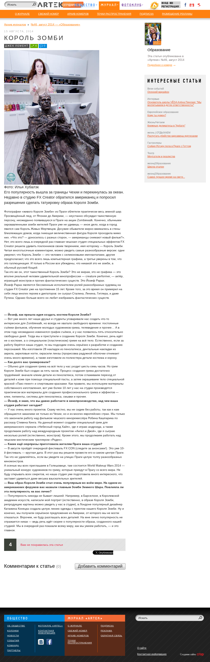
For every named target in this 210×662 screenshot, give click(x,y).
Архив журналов (15, 24)
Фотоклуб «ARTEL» (50, 626)
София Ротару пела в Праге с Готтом (169, 146)
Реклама (106, 631)
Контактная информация (46, 632)
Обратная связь (111, 635)
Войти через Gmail (192, 5)
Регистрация (170, 6)
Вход (170, 3)
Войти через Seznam (199, 5)
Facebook (186, 5)
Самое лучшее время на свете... (166, 177)
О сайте (141, 648)
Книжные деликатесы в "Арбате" (166, 125)
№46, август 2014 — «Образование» (55, 24)
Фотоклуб (132, 5)
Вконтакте (41, 642)
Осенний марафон (158, 92)
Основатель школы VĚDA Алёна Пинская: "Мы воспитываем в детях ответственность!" (174, 104)
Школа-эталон (155, 166)
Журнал (109, 5)
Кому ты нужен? (156, 115)
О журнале (75, 626)
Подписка (107, 626)
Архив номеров (78, 635)
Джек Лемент (16, 45)
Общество (86, 5)
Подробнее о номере (159, 65)
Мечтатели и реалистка (161, 156)
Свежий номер (77, 631)
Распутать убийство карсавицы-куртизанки (172, 135)
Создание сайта (188, 654)
